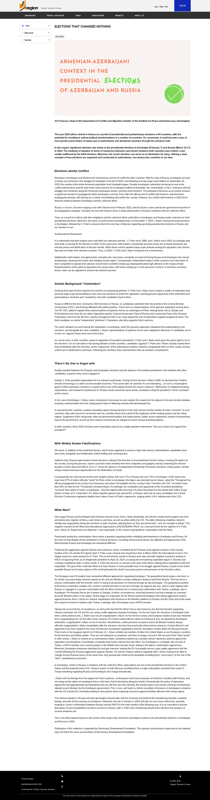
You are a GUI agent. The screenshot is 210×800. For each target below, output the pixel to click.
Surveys (28, 40)
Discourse (29, 33)
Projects (119, 16)
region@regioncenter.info (31, 784)
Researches (30, 16)
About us (139, 16)
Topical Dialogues (55, 16)
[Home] (28, 6)
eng (161, 7)
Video (78, 16)
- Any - (28, 25)
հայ (156, 7)
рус (166, 7)
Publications (98, 16)
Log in (182, 5)
